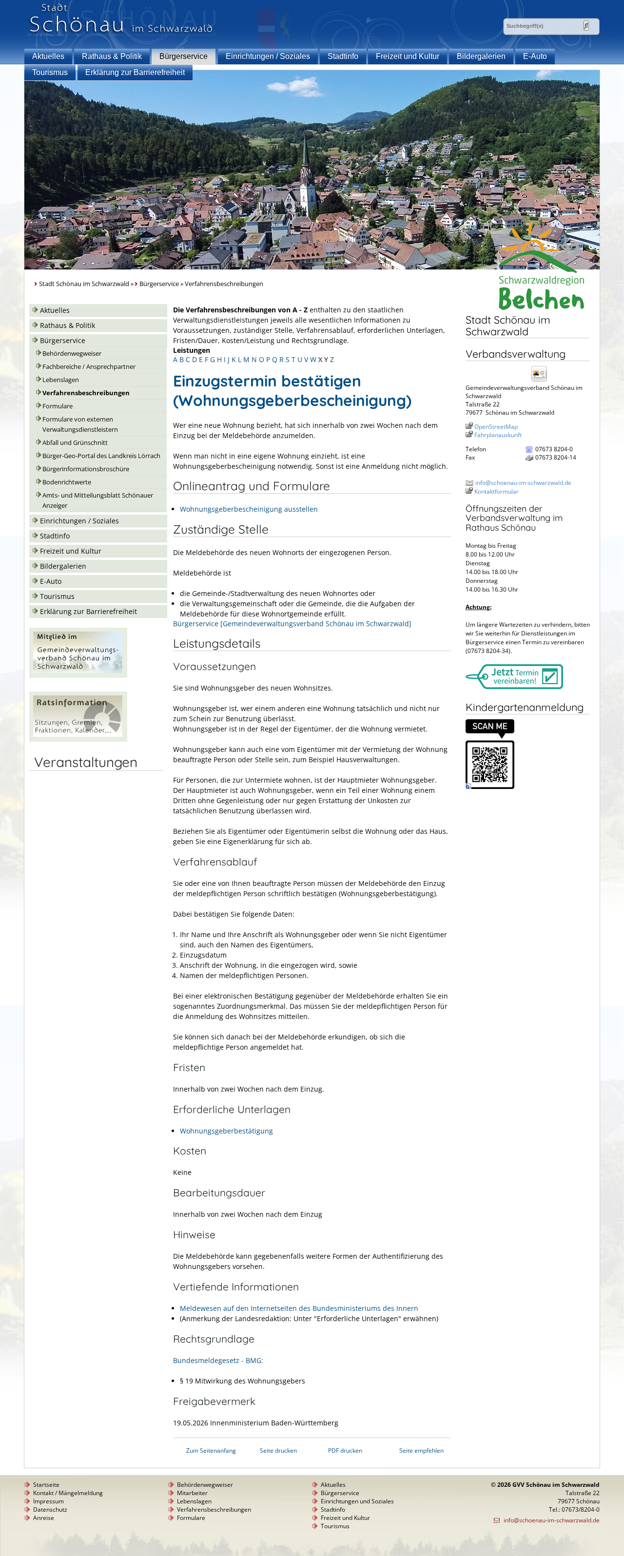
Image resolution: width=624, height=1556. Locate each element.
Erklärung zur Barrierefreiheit (135, 72)
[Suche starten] (586, 25)
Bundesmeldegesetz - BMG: (218, 1360)
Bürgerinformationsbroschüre (85, 469)
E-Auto (535, 56)
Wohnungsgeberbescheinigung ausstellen (249, 509)
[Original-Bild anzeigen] (490, 787)
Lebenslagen (60, 380)
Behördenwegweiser (71, 353)
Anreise (43, 1518)
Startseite (46, 1484)
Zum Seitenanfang (211, 1450)
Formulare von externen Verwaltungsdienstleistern (80, 424)
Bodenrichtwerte (66, 482)
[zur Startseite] (121, 33)
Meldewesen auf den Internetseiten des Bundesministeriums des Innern (299, 1308)
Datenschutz (50, 1509)
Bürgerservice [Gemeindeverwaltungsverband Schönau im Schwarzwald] (292, 623)
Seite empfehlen (421, 1450)
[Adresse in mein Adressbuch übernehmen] (542, 380)
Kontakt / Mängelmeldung (68, 1493)
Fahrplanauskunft (498, 435)
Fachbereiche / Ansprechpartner (89, 367)
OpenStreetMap (496, 427)
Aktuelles (48, 56)
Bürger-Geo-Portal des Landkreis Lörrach (101, 456)
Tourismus (50, 72)
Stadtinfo (343, 56)
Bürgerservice (183, 56)
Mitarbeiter (192, 1493)
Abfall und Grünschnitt (75, 443)
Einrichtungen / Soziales (268, 56)
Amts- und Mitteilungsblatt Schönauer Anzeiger (97, 500)
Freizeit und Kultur (407, 56)
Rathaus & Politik (112, 56)
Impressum (48, 1501)
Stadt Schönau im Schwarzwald (84, 284)
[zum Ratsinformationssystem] (78, 739)
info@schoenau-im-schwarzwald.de (523, 483)
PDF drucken (345, 1450)
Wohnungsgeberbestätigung (226, 1130)
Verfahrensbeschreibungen (86, 393)
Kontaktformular (496, 491)
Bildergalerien (481, 56)
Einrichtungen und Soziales (357, 1501)
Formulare (57, 406)
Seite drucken (278, 1450)
